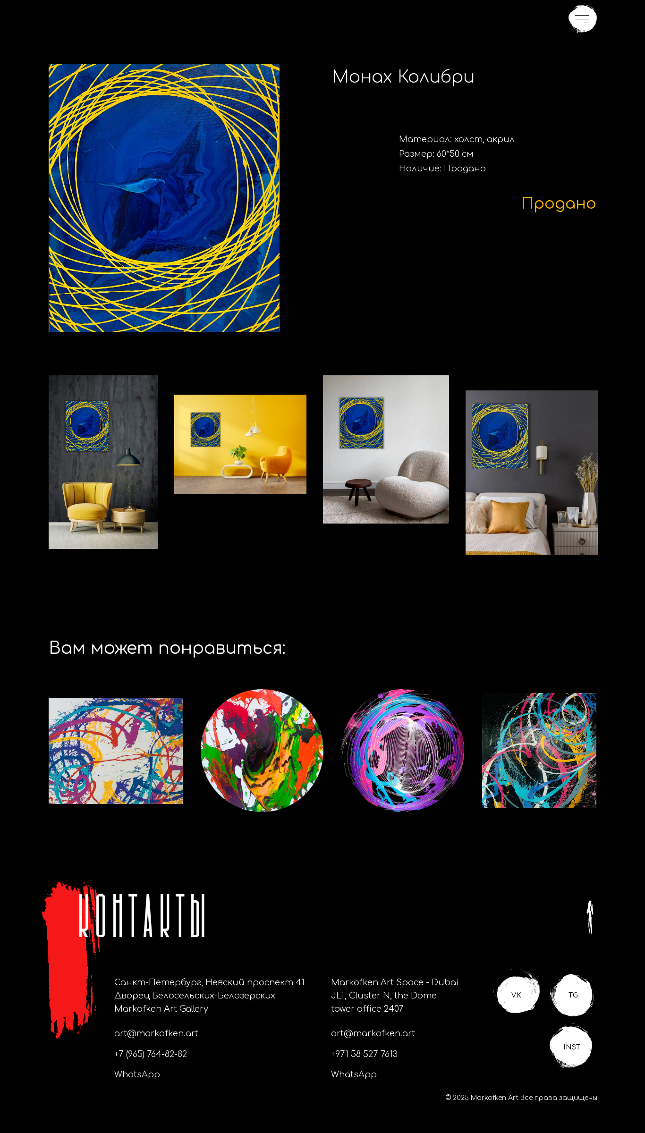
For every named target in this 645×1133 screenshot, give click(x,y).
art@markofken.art (156, 1033)
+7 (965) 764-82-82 (150, 1054)
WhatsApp (137, 1074)
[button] (583, 18)
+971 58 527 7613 (364, 1054)
